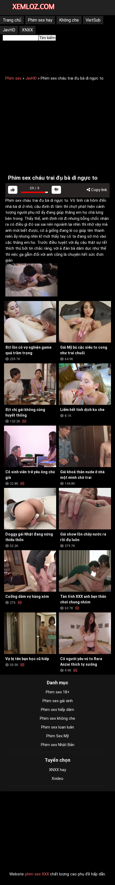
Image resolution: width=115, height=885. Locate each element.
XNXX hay (57, 769)
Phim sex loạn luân (57, 727)
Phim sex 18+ (58, 692)
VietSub (93, 20)
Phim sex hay (40, 20)
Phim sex (13, 78)
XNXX (27, 29)
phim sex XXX (37, 874)
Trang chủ (12, 20)
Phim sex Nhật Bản (57, 744)
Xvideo (57, 778)
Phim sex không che (57, 718)
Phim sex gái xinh (58, 700)
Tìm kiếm (47, 37)
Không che (69, 20)
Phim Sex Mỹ (57, 736)
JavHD (9, 29)
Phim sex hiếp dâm (57, 709)
